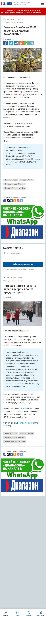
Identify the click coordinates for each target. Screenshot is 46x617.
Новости (13, 19)
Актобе (20, 19)
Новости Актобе (11, 180)
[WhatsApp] (26, 43)
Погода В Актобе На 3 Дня (15, 188)
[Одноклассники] (21, 43)
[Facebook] (5, 43)
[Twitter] (11, 43)
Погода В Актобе (26, 180)
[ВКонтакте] (16, 43)
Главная (6, 19)
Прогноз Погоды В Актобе (15, 184)
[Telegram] (31, 43)
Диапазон (17, 94)
